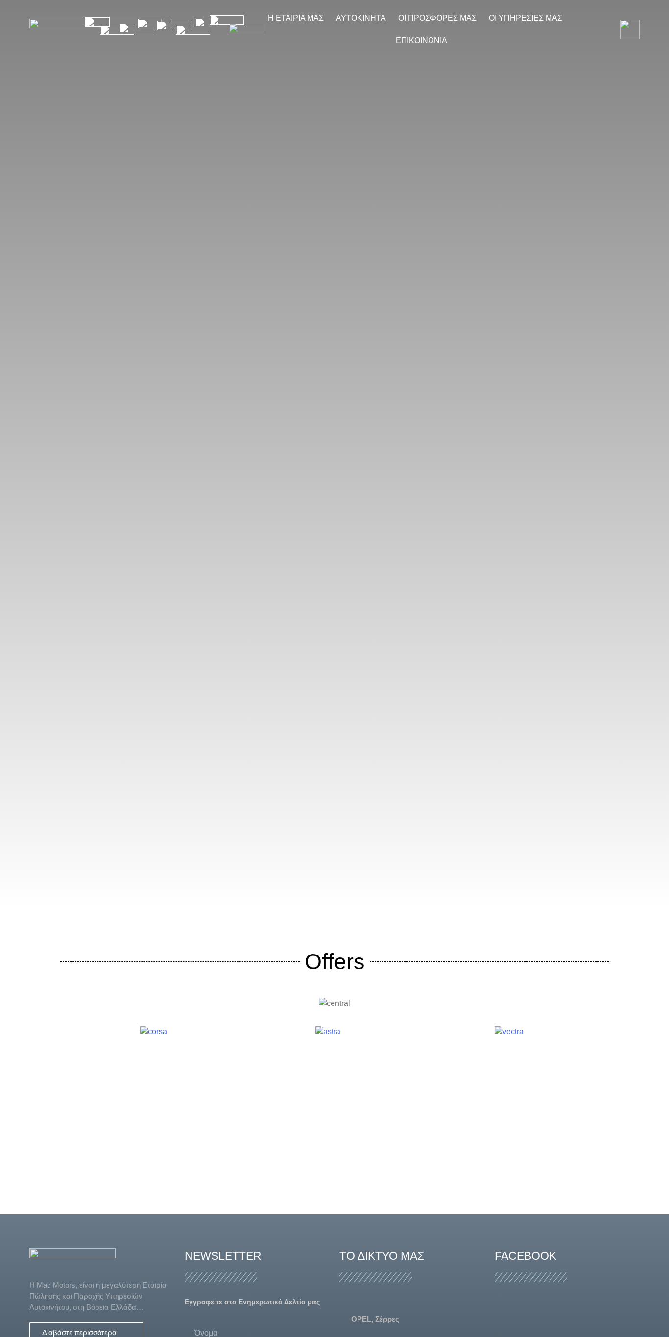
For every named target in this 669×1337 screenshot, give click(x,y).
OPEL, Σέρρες (375, 1319)
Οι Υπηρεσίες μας (525, 18)
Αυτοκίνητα (361, 18)
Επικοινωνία (421, 40)
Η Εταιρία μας (296, 18)
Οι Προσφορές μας (437, 18)
